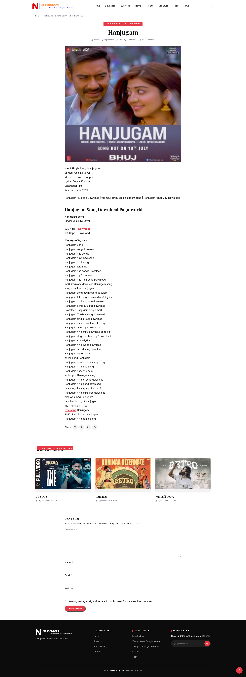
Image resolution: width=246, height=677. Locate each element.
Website (69, 588)
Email (68, 575)
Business (125, 5)
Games (135, 651)
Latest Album (138, 636)
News (186, 5)
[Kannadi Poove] (183, 475)
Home (97, 5)
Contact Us (99, 651)
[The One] (63, 475)
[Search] (211, 6)
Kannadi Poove (164, 496)
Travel (138, 5)
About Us (98, 641)
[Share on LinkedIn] (88, 427)
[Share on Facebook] (81, 427)
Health (150, 5)
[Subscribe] (207, 643)
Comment (71, 529)
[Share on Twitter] (75, 427)
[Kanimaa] (123, 475)
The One (41, 496)
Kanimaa (101, 496)
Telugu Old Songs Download (145, 646)
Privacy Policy (100, 646)
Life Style (163, 5)
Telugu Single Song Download (57, 16)
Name (69, 562)
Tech (175, 5)
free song (70, 410)
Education (110, 5)
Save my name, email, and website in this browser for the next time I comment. (111, 601)
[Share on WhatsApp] (95, 427)
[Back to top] (239, 670)
